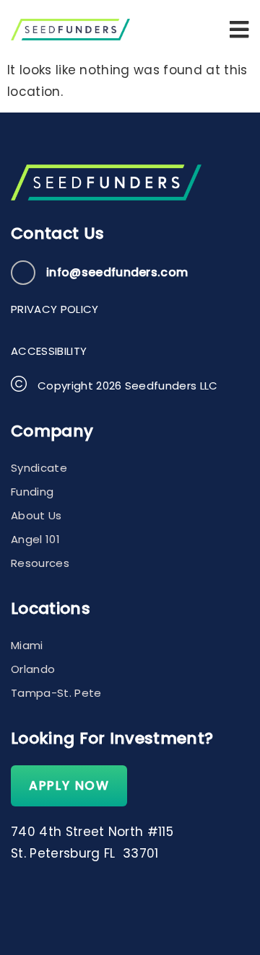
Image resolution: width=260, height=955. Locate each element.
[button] (239, 29)
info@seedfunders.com (117, 272)
